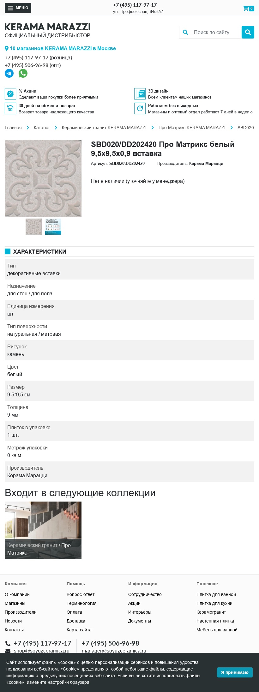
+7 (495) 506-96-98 (26, 65)
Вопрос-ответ (80, 594)
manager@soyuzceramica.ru (114, 650)
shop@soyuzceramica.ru (41, 650)
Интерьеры (139, 612)
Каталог (42, 127)
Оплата (74, 612)
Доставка (76, 620)
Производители (21, 612)
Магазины (15, 603)
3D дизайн (158, 90)
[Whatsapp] (23, 72)
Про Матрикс (39, 549)
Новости (13, 620)
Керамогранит (211, 612)
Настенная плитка (215, 620)
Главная (13, 127)
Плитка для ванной (216, 594)
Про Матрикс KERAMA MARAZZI (192, 127)
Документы (139, 620)
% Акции (27, 90)
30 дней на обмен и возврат (47, 105)
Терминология (82, 603)
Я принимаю (235, 672)
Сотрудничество (145, 594)
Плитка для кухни (214, 603)
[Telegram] (9, 72)
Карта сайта (79, 629)
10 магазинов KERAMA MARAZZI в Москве (62, 48)
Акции (134, 603)
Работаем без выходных (173, 105)
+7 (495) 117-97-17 (135, 5)
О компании (17, 594)
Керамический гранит (32, 545)
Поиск (248, 32)
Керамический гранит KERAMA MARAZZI (104, 127)
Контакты (14, 629)
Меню (22, 7)
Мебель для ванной (217, 629)
